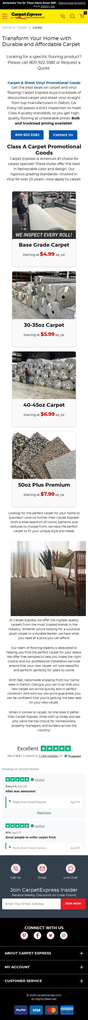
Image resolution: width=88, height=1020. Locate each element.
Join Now (73, 903)
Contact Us (63, 135)
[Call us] (62, 16)
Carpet (22, 27)
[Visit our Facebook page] (37, 935)
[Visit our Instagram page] (63, 935)
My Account (17, 967)
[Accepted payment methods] (44, 1009)
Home (6, 27)
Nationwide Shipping (72, 3)
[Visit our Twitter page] (50, 935)
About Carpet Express (28, 953)
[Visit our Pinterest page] (24, 935)
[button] (4, 16)
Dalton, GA (48, 6)
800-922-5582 (27, 135)
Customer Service (23, 981)
